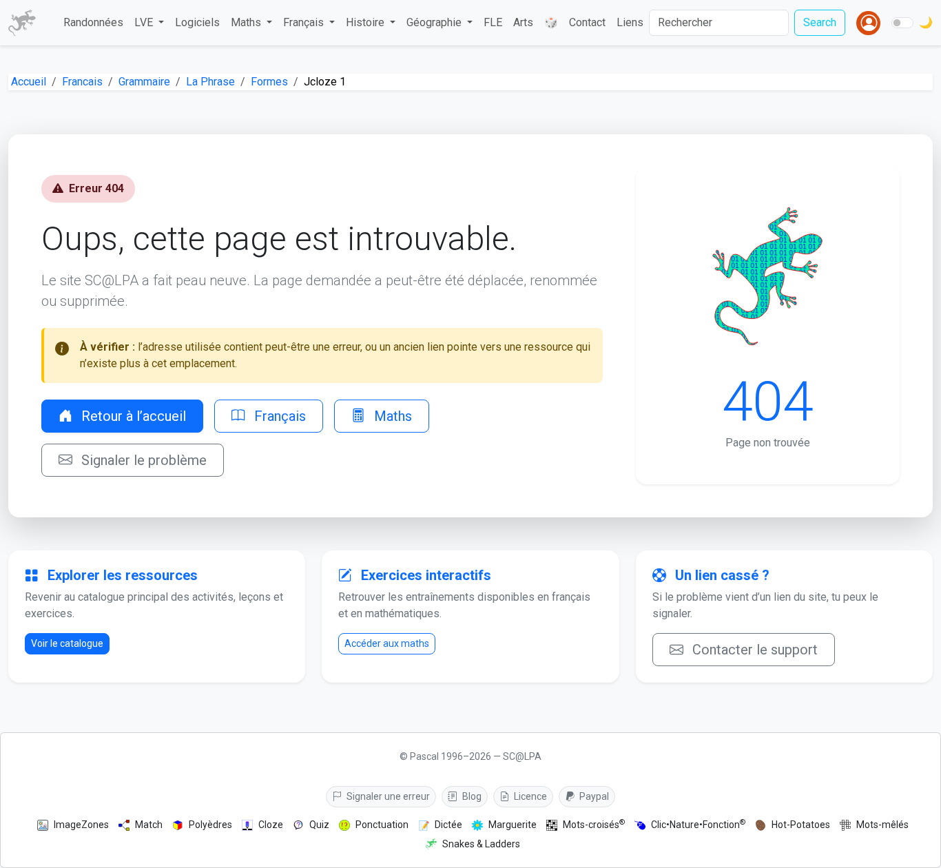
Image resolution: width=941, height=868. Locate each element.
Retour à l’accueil (132, 416)
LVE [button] (145, 22)
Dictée (448, 824)
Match (149, 824)
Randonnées (93, 22)
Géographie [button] (435, 22)
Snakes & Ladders (481, 843)
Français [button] (305, 22)
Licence (529, 796)
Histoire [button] (366, 22)
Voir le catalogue (67, 643)
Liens (630, 22)
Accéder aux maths (386, 643)
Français (278, 416)
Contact (587, 22)
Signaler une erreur (387, 796)
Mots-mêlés (882, 824)
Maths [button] (247, 22)
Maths (391, 416)
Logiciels (197, 22)
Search (819, 22)
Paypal (593, 796)
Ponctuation (382, 824)
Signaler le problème (142, 460)
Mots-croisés (594, 824)
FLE (493, 22)
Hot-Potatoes (801, 824)
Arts (523, 22)
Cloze (270, 824)
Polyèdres (210, 824)
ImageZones (81, 824)
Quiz (319, 824)
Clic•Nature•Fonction (698, 824)
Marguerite (512, 824)
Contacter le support (753, 649)
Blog (471, 796)
